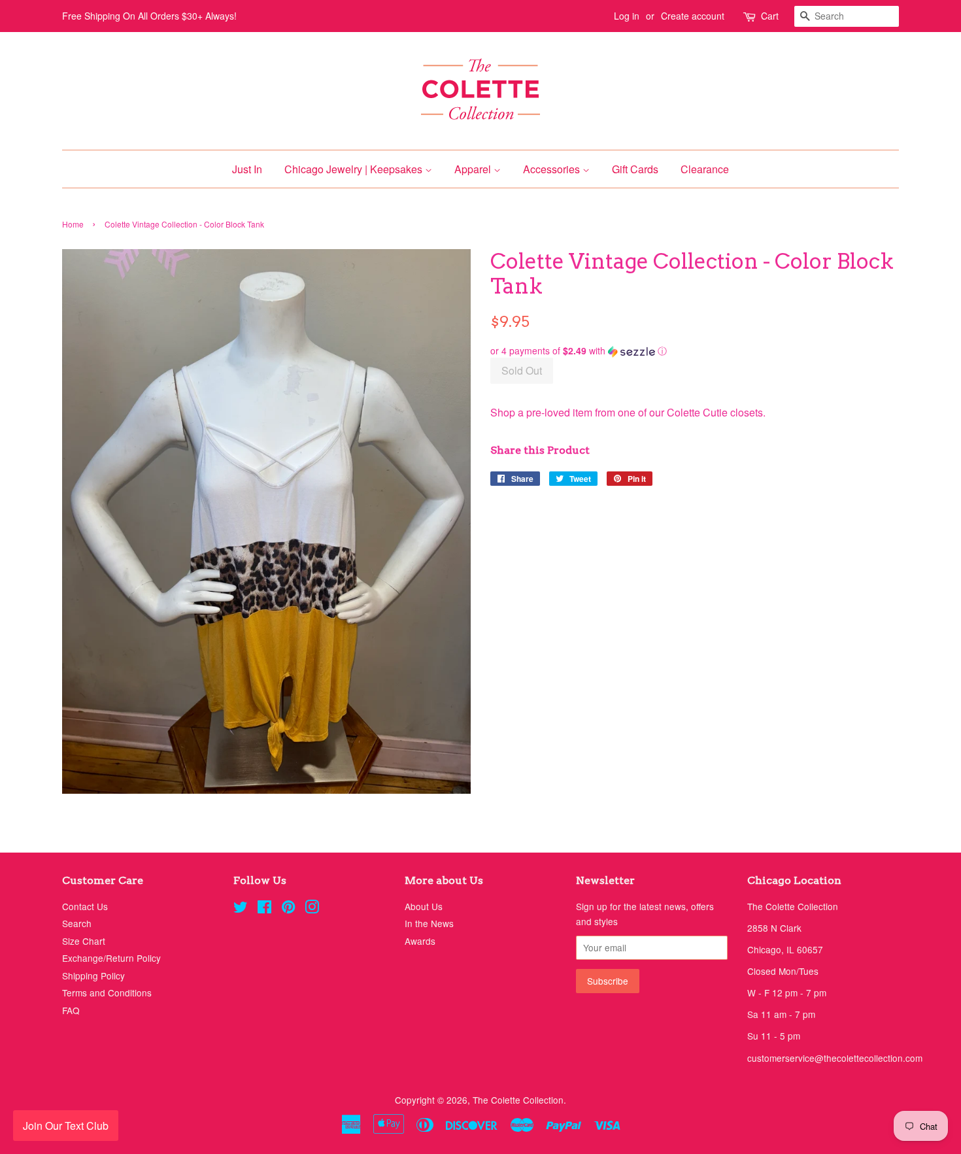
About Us (424, 906)
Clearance (705, 169)
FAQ (71, 1010)
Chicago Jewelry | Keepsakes (354, 169)
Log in (626, 15)
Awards (420, 940)
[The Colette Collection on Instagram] (312, 908)
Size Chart (83, 940)
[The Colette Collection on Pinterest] (288, 908)
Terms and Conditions (107, 992)
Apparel (474, 169)
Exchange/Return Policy (111, 957)
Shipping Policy (93, 975)
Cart (770, 15)
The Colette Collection (518, 1099)
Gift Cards (635, 169)
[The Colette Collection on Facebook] (264, 908)
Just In (247, 169)
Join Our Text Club (66, 1125)
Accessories (552, 169)
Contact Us (85, 906)
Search (77, 923)
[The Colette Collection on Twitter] (240, 908)
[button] (694, 351)
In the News (429, 923)
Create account (692, 15)
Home (73, 223)
